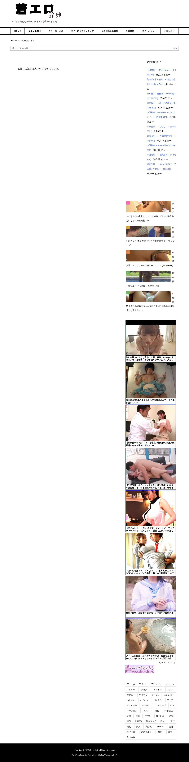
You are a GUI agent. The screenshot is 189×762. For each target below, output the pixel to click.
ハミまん (131, 700)
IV (128, 684)
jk (134, 684)
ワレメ (146, 710)
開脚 (160, 731)
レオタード (161, 705)
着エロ (163, 721)
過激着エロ (146, 731)
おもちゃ (131, 689)
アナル (170, 689)
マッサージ (132, 705)
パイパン (144, 700)
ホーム (16, 40)
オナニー (131, 694)
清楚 (129, 721)
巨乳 (138, 715)
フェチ (170, 700)
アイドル (158, 689)
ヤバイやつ (146, 705)
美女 (138, 726)
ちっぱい (144, 689)
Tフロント (156, 684)
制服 (157, 710)
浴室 (171, 715)
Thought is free (110, 755)
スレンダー (169, 694)
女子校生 (168, 710)
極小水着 (160, 715)
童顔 (172, 721)
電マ (170, 731)
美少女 (149, 726)
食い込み (131, 737)
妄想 (129, 715)
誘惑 (171, 726)
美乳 (129, 726)
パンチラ (158, 700)
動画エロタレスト (167, 662)
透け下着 (131, 731)
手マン (148, 715)
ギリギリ (143, 694)
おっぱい (170, 684)
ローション (132, 710)
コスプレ (155, 694)
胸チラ (160, 726)
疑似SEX (138, 721)
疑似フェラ (151, 721)
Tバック (143, 684)
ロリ (172, 705)
